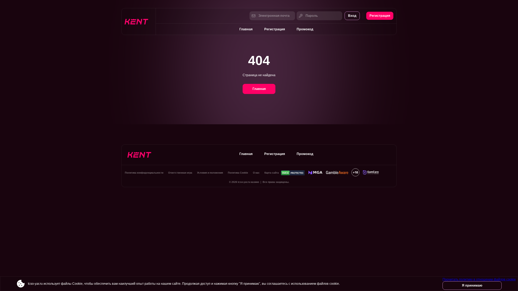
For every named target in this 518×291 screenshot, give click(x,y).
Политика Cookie (238, 172)
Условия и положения (210, 172)
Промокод (305, 29)
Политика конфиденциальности (144, 172)
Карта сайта (271, 172)
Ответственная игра (180, 172)
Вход (352, 15)
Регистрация (379, 15)
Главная (246, 29)
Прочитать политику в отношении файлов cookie (479, 279)
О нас (256, 172)
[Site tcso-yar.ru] (138, 21)
